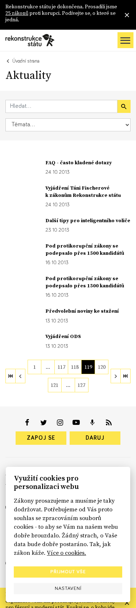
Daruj (95, 438)
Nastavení (68, 588)
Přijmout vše (68, 571)
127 (81, 385)
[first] (10, 376)
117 (61, 367)
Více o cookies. (66, 553)
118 (75, 367)
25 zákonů (16, 13)
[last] (125, 376)
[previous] (20, 376)
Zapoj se (41, 438)
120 (102, 367)
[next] (115, 376)
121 (54, 385)
